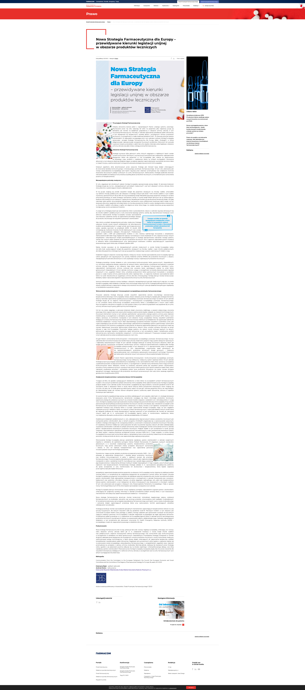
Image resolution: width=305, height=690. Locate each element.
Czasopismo (146, 5)
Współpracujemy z (173, 670)
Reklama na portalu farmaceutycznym (106, 676)
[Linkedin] (195, 669)
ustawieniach (172, 688)
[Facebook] (192, 669)
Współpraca (147, 673)
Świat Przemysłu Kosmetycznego (209, 1)
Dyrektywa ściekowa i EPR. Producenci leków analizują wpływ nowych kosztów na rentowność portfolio (197, 118)
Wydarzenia (165, 5)
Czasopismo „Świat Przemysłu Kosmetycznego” (152, 677)
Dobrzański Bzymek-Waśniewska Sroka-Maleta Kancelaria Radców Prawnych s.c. (123, 570)
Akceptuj (191, 687)
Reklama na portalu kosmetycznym (106, 670)
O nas (169, 667)
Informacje (137, 5)
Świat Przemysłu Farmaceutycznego (188, 1)
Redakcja (195, 5)
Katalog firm (176, 5)
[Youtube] (199, 669)
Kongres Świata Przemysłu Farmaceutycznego (127, 671)
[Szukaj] (203, 5)
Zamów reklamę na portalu (202, 153)
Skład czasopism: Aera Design (176, 673)
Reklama (156, 5)
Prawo (109, 22)
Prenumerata (186, 5)
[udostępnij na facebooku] (171, 58)
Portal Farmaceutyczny (102, 673)
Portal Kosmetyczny (101, 667)
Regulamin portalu (101, 679)
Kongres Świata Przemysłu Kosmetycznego (127, 667)
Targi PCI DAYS (124, 675)
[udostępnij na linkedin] (174, 58)
